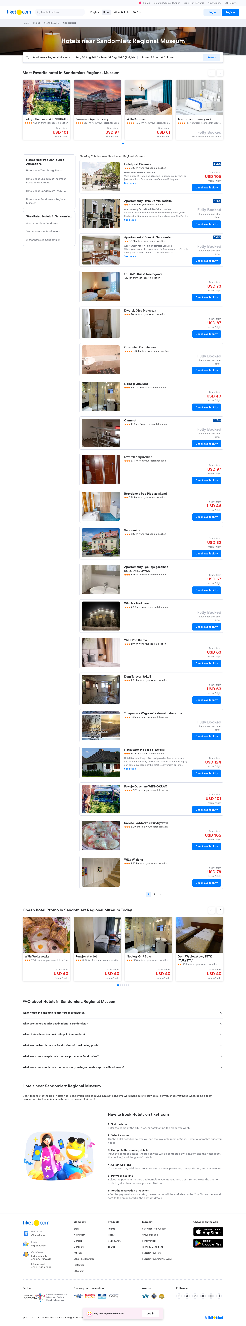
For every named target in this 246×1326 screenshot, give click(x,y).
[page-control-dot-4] (124, 985)
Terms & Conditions (152, 1246)
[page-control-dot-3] (122, 985)
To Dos (111, 1246)
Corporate (79, 1246)
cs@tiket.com (38, 1245)
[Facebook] (179, 1296)
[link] (212, 12)
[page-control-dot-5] (126, 985)
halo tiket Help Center (154, 1228)
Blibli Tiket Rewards (194, 3)
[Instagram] (211, 1296)
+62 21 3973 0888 (41, 1267)
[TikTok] (219, 1296)
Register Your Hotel (152, 1252)
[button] (211, 73)
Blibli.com (79, 1271)
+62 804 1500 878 (41, 1259)
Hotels (111, 1234)
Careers (78, 1240)
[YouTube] (203, 1296)
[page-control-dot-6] (128, 985)
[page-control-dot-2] (120, 985)
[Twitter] (187, 1296)
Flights (111, 1228)
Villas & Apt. (114, 1240)
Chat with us (38, 1235)
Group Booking (150, 1234)
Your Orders (214, 3)
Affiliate (78, 1252)
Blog (76, 1228)
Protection (79, 1265)
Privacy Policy (149, 1240)
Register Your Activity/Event (157, 1259)
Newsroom (79, 1234)
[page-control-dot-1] (123, 143)
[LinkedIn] (195, 1296)
